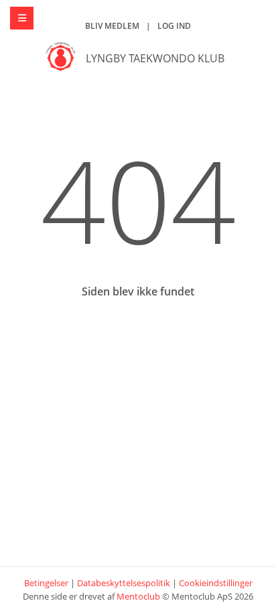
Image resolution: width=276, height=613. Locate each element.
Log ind (174, 25)
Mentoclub (138, 596)
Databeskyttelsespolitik (123, 583)
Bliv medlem (112, 25)
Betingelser (46, 583)
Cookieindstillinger (216, 583)
